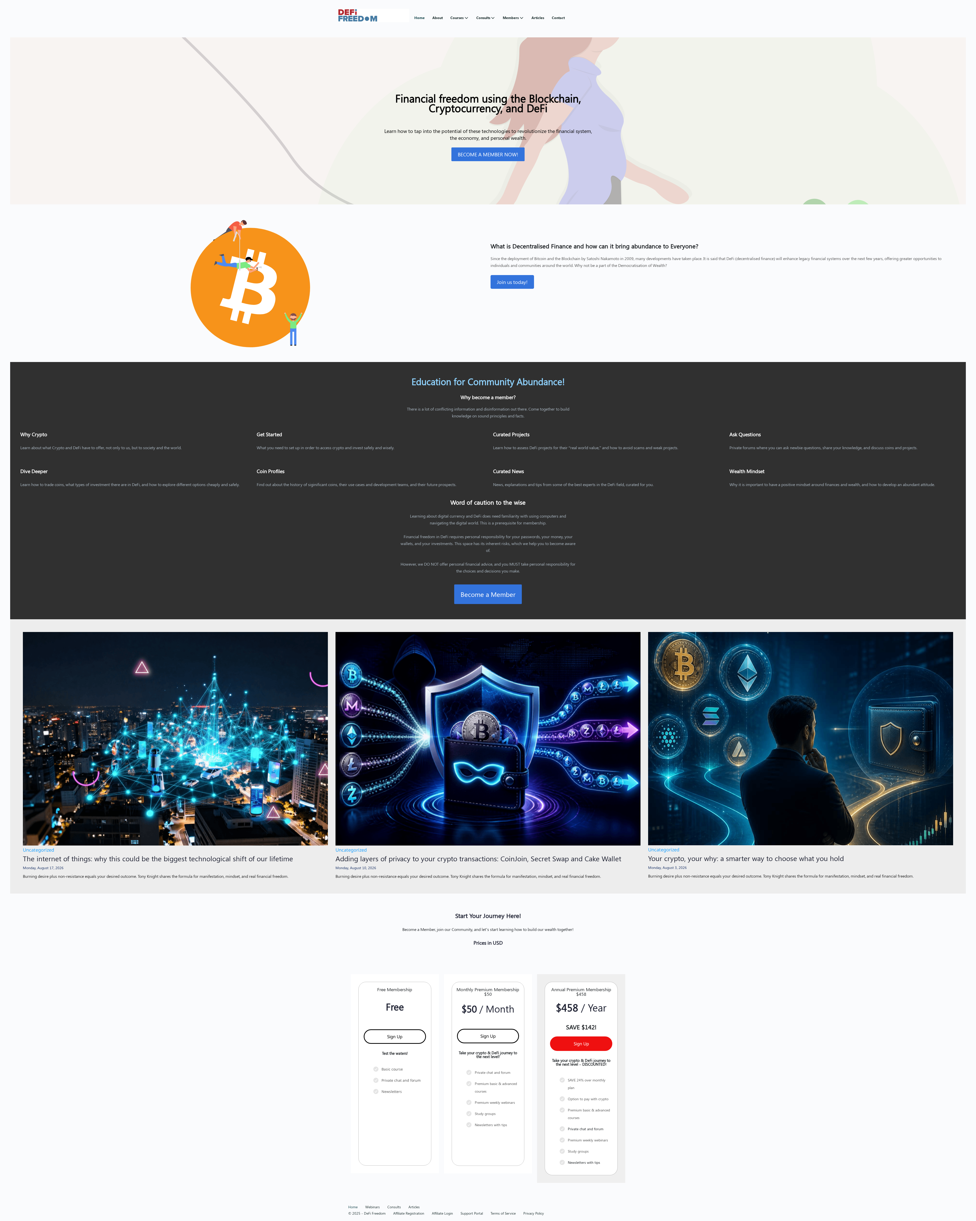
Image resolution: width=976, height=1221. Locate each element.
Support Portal (472, 1213)
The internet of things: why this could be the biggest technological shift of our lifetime (158, 858)
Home (419, 17)
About (437, 17)
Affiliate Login (442, 1213)
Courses (457, 17)
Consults (483, 17)
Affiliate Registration (408, 1213)
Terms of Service (503, 1213)
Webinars (372, 1206)
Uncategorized (38, 850)
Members (511, 17)
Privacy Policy (533, 1213)
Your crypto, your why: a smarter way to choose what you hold (746, 858)
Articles (537, 17)
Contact (558, 17)
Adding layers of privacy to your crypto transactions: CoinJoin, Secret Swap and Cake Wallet (478, 858)
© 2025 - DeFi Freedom (367, 1213)
